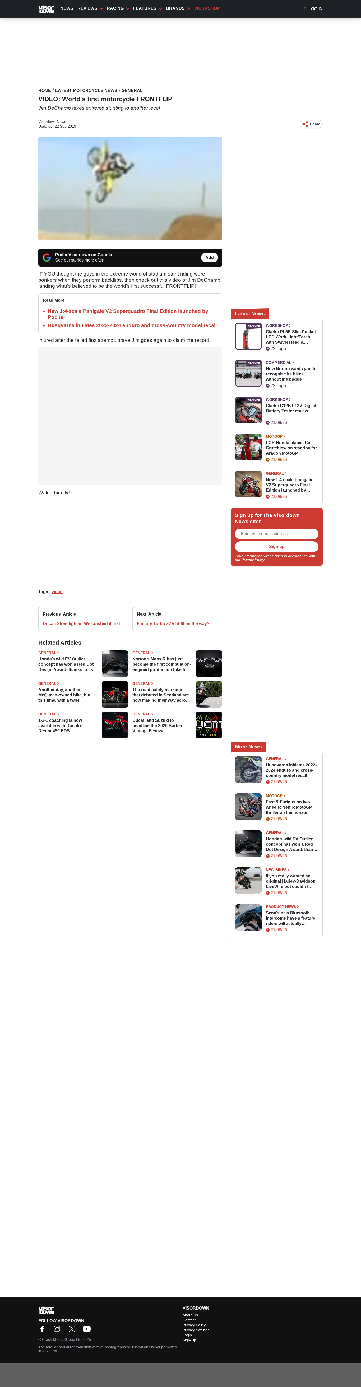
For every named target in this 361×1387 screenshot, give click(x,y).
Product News (281, 907)
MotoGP (274, 436)
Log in (315, 9)
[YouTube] (88, 1330)
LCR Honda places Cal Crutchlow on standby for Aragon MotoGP (291, 447)
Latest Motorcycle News (86, 90)
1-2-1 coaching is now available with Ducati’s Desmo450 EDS (60, 725)
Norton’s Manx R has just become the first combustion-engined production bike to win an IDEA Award (161, 664)
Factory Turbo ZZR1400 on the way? (173, 623)
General (132, 90)
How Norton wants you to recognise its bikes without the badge (291, 373)
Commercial (278, 362)
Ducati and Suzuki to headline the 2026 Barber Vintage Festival (157, 725)
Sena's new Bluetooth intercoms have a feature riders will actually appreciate (290, 918)
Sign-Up (189, 1340)
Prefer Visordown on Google (83, 255)
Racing (115, 8)
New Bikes (276, 870)
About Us (190, 1315)
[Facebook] (43, 1330)
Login (187, 1335)
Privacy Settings (196, 1330)
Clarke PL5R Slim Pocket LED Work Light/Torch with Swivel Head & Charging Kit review (291, 337)
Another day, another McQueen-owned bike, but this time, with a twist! (64, 694)
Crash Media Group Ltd (61, 1339)
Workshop (207, 8)
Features (144, 8)
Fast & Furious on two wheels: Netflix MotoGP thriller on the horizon (289, 807)
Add (209, 257)
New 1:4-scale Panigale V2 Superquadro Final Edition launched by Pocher (289, 485)
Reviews (87, 8)
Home (44, 90)
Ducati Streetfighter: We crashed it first (81, 623)
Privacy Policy (253, 559)
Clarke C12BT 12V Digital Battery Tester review (291, 408)
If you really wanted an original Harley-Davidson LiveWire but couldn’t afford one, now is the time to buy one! (291, 881)
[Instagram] (58, 1330)
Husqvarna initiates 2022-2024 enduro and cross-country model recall (132, 325)
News (66, 8)
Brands (175, 8)
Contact (189, 1320)
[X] (73, 1330)
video (57, 591)
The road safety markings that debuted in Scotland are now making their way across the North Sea (161, 695)
